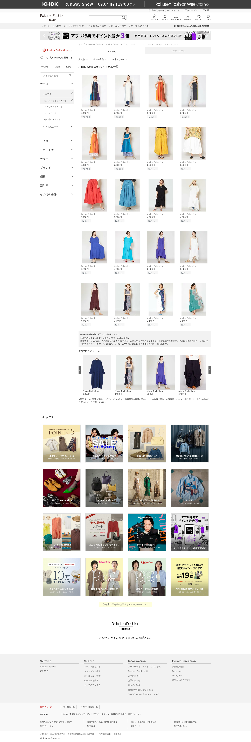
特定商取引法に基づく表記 (140, 689)
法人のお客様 (134, 685)
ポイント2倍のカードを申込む (143, 722)
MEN (57, 66)
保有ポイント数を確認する (185, 722)
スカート (47, 93)
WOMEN (45, 66)
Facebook (177, 671)
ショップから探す (92, 671)
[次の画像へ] (209, 370)
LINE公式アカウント (181, 679)
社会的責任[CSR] (104, 734)
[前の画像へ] (80, 370)
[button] (97, 375)
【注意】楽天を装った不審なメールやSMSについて (125, 604)
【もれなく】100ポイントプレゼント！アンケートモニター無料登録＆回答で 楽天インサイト (101, 714)
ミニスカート (50, 113)
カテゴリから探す (92, 676)
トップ (82, 44)
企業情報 (44, 734)
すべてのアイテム (92, 685)
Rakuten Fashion (95, 44)
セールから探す (91, 680)
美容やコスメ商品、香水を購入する (102, 722)
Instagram (177, 675)
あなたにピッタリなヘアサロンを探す (56, 722)
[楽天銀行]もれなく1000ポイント (164, 10)
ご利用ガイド (134, 676)
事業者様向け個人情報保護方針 (81, 734)
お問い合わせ (134, 680)
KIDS (68, 66)
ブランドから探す (92, 666)
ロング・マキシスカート (55, 100)
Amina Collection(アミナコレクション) (124, 44)
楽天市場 (205, 10)
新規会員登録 (178, 666)
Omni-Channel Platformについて (143, 694)
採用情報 (117, 734)
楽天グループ (189, 10)
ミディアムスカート (53, 107)
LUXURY (44, 671)
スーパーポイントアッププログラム (144, 666)
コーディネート (178, 50)
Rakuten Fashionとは (138, 671)
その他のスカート (52, 119)
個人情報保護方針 (57, 734)
